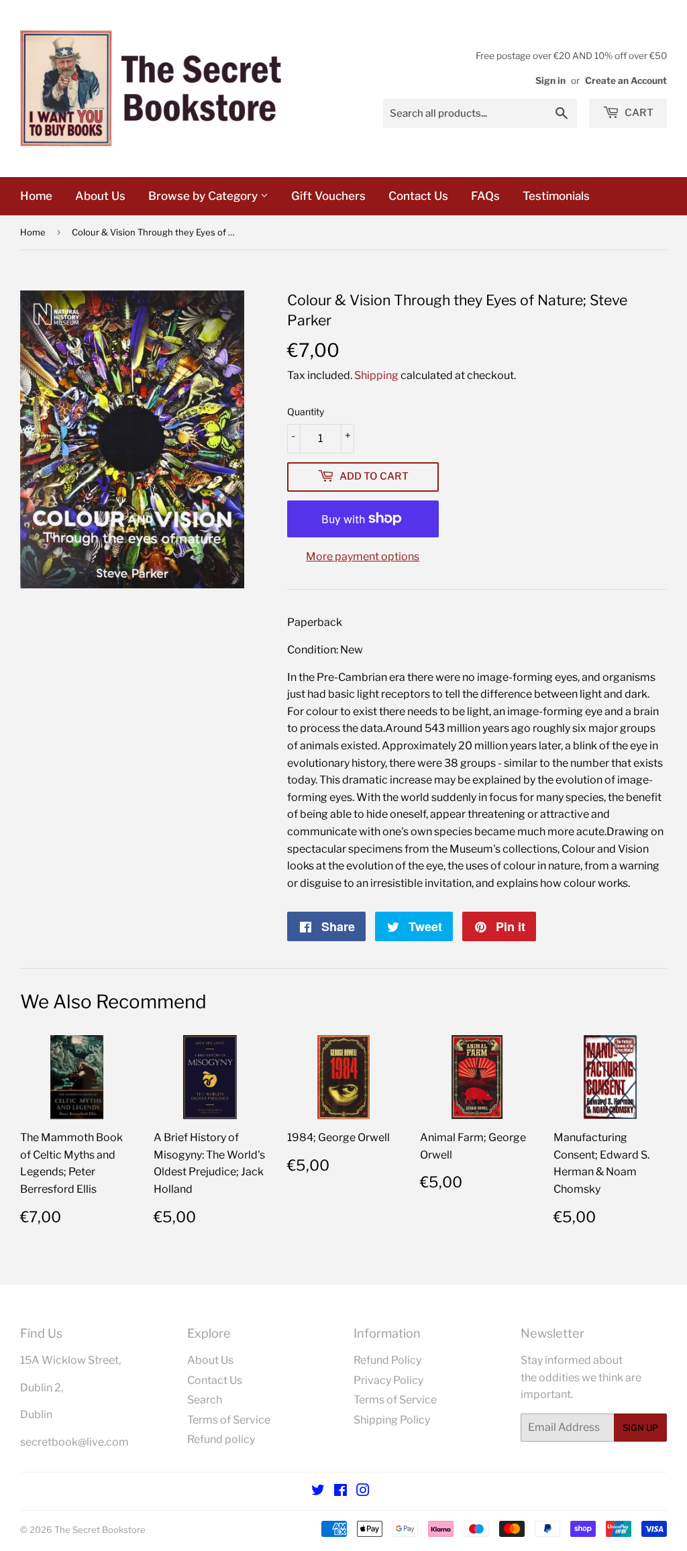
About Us (100, 196)
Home (36, 196)
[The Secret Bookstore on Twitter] (318, 1491)
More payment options (362, 556)
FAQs (485, 196)
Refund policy (221, 1439)
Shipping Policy (392, 1419)
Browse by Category (204, 196)
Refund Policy (387, 1360)
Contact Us (418, 196)
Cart (638, 113)
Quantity (305, 411)
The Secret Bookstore (100, 1529)
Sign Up (640, 1427)
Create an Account (626, 80)
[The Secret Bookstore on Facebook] (340, 1491)
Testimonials (556, 196)
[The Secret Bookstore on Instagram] (363, 1491)
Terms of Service (228, 1419)
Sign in (550, 80)
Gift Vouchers (328, 196)
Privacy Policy (388, 1380)
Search (204, 1399)
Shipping (376, 375)
